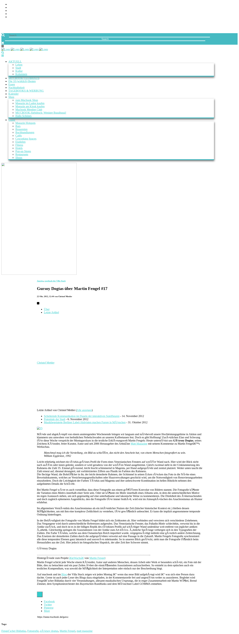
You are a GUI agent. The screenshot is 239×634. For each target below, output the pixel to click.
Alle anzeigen (84, 410)
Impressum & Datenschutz (26, 17)
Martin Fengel (97, 557)
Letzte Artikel (51, 312)
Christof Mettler (45, 362)
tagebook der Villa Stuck (55, 281)
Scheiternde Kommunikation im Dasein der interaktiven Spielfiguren (82, 416)
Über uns (14, 4)
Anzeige (40, 281)
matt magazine (85, 630)
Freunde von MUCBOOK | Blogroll (32, 10)
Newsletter (16, 14)
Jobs (11, 7)
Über (47, 309)
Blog (64, 574)
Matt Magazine (139, 443)
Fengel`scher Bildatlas (13, 630)
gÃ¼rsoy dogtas (49, 630)
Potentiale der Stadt (54, 419)
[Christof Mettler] (59, 359)
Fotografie (33, 630)
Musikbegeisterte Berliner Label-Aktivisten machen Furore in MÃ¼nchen (85, 422)
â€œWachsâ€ (76, 557)
